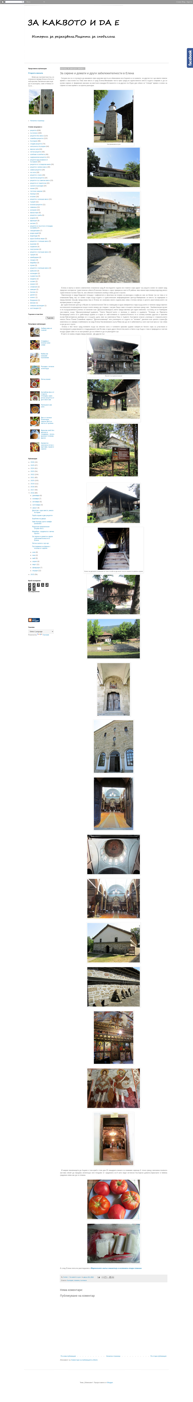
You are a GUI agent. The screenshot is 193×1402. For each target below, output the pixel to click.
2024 (33, 468)
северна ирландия (37, 306)
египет (32, 297)
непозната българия (38, 146)
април (34, 561)
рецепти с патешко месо (39, 252)
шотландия (34, 308)
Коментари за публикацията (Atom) (84, 1360)
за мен (32, 281)
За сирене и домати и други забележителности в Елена (42, 538)
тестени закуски (36, 191)
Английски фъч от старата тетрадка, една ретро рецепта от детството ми (47, 396)
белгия (32, 292)
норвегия (33, 247)
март (34, 564)
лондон (33, 260)
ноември (35, 499)
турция (32, 255)
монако (33, 303)
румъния (33, 271)
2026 (33, 462)
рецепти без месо (37, 136)
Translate (45, 635)
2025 (33, 465)
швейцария (34, 257)
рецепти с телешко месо (39, 241)
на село (33, 172)
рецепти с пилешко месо (39, 268)
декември (36, 495)
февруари (36, 568)
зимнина (33, 207)
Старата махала (35, 73)
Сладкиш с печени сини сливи (45, 343)
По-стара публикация (158, 1356)
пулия (32, 265)
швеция (33, 289)
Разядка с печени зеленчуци (47, 367)
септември (36, 505)
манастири (34, 213)
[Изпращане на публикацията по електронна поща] (98, 1277)
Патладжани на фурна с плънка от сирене (41, 547)
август (34, 508)
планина (77, 1280)
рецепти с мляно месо (38, 167)
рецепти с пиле (36, 175)
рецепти (33, 130)
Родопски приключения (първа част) (40, 527)
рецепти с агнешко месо (39, 199)
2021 (33, 477)
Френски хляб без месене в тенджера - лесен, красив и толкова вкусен (47, 434)
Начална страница (113, 1356)
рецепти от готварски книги (40, 164)
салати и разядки (36, 186)
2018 (33, 487)
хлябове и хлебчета (37, 154)
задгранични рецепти (38, 157)
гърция (32, 202)
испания (33, 210)
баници (33, 194)
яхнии (32, 188)
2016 (33, 493)
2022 (33, 474)
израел (33, 284)
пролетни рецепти (37, 178)
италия (33, 197)
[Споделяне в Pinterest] (113, 1277)
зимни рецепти (35, 170)
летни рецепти (35, 152)
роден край (34, 233)
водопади (33, 236)
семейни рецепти (36, 138)
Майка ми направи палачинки (45, 356)
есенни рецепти (36, 205)
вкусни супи (34, 149)
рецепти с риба (36, 215)
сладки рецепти (36, 144)
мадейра (33, 263)
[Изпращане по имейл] (103, 1277)
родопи (33, 218)
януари (35, 571)
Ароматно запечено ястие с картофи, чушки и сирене (47, 446)
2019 (33, 484)
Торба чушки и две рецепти (42, 515)
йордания (34, 300)
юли (34, 552)
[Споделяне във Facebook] (110, 1277)
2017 (33, 490)
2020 (33, 480)
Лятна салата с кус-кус (40, 543)
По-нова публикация (68, 1356)
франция (33, 221)
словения (33, 287)
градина (33, 279)
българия (70, 1280)
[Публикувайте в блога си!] (105, 1277)
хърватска (34, 276)
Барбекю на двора (39, 519)
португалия (34, 249)
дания (32, 295)
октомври (36, 502)
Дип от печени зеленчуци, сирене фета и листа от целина (47, 420)
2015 (33, 574)
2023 (33, 471)
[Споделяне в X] (108, 1277)
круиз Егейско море (37, 239)
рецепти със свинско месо (40, 180)
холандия (33, 273)
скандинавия (35, 231)
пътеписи (83, 1280)
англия (32, 223)
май (34, 558)
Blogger (110, 1382)
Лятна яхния (45, 379)
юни (34, 555)
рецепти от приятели (38, 183)
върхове (33, 244)
